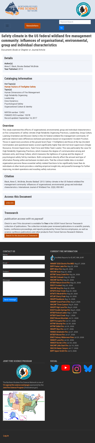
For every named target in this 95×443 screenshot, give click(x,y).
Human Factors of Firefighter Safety (20, 87)
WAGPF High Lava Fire (58, 307)
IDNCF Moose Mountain (59, 318)
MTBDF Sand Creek (57, 315)
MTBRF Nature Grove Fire (60, 283)
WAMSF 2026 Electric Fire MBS (62, 264)
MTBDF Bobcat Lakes (58, 313)
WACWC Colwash (57, 277)
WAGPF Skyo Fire (56, 329)
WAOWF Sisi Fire (56, 280)
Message (6, 280)
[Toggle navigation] (7, 26)
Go (61, 28)
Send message (10, 299)
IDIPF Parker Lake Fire (58, 266)
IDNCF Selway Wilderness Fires (62, 337)
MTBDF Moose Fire (57, 335)
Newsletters (32, 25)
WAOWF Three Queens (59, 305)
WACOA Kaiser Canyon (59, 348)
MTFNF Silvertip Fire (58, 324)
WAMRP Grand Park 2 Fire (60, 302)
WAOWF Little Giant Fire (59, 346)
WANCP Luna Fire (57, 340)
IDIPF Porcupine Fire (58, 321)
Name (5, 254)
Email (5, 263)
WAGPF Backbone (57, 299)
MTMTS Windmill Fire (58, 294)
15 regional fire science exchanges (16, 385)
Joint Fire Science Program (13, 388)
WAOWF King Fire (56, 288)
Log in (6, 436)
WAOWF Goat (55, 272)
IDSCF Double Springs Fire (60, 310)
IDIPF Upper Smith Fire (58, 351)
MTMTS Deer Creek (58, 291)
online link (10, 203)
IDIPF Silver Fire (56, 269)
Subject (6, 271)
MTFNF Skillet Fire (57, 326)
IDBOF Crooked (56, 285)
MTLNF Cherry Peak (58, 296)
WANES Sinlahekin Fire (59, 332)
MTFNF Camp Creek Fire (59, 274)
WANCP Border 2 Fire (58, 343)
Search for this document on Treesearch (21, 236)
